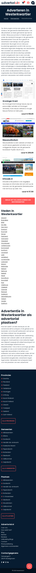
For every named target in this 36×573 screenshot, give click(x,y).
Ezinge (3, 234)
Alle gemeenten (8, 468)
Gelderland (7, 388)
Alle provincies (8, 421)
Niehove (4, 271)
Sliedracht (6, 455)
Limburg (6, 395)
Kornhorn (4, 250)
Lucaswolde (5, 259)
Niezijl (3, 276)
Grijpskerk (4, 241)
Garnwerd (4, 239)
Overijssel (6, 408)
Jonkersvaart (5, 246)
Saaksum (4, 294)
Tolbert (3, 299)
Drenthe (6, 379)
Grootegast (5, 243)
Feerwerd (4, 236)
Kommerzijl (5, 248)
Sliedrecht (6, 500)
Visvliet (3, 301)
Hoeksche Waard (9, 446)
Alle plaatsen (7, 516)
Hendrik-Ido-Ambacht (11, 442)
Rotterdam (7, 452)
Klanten (3, 535)
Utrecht (5, 405)
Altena (5, 436)
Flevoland (6, 382)
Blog (2, 532)
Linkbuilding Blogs (7, 539)
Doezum (4, 229)
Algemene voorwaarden (9, 546)
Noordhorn (5, 278)
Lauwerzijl (4, 252)
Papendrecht (7, 449)
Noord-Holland (8, 401)
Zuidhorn (4, 303)
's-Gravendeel (8, 496)
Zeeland (6, 411)
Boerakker (4, 220)
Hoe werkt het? (6, 530)
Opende (4, 289)
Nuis (2, 283)
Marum (3, 264)
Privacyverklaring (7, 544)
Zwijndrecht (7, 462)
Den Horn (4, 227)
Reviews (4, 537)
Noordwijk (4, 280)
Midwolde (4, 266)
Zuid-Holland (7, 415)
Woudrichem (7, 503)
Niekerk (3, 273)
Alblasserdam (8, 433)
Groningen (6, 392)
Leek (2, 255)
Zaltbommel (7, 459)
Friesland (6, 385)
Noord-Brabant (8, 398)
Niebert (3, 269)
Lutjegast (4, 262)
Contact (4, 542)
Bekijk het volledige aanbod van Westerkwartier (18, 201)
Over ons (4, 528)
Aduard (3, 218)
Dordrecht (6, 439)
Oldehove (4, 285)
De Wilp (3, 225)
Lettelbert (4, 257)
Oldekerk (4, 287)
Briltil (2, 222)
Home (6, 18)
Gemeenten (14, 18)
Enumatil (4, 232)
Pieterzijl (4, 292)
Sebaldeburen (6, 296)
